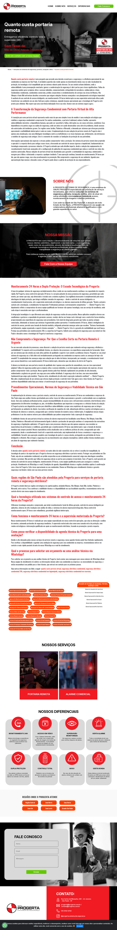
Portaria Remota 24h (33, 612)
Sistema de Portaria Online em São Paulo (20, 629)
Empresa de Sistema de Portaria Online (44, 603)
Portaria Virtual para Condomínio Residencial (21, 624)
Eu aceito (80, 926)
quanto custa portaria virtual (51, 568)
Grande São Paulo (67, 808)
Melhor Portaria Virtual (63, 607)
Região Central (30, 803)
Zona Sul (30, 808)
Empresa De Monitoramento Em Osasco (19, 599)
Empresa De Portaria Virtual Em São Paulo (20, 603)
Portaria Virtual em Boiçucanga (61, 620)
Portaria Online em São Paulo (17, 612)
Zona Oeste (67, 803)
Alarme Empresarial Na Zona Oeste (94, 606)
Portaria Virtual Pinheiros (43, 624)
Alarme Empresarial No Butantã (37, 591)
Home (9, 69)
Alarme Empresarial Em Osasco (94, 599)
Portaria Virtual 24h (50, 616)
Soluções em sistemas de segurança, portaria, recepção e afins (33, 69)
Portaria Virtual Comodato (43, 620)
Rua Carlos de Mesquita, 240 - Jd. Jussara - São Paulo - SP (76, 900)
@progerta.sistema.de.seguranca (73, 916)
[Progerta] (15, 6)
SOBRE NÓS (60, 6)
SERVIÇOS (71, 6)
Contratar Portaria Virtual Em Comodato (61, 595)
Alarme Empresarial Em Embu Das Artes (94, 596)
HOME (50, 6)
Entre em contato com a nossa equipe (22, 56)
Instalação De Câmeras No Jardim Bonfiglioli (42, 607)
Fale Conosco (104, 6)
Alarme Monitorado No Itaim (56, 591)
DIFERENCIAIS (84, 6)
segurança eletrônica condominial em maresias (74, 571)
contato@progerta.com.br (70, 906)
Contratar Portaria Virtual (40, 595)
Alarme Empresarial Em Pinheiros (17, 591)
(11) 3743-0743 (66, 911)
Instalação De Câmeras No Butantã (18, 607)
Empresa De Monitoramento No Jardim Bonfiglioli (45, 599)
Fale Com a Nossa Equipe (58, 263)
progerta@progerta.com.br (71, 904)
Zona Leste (48, 808)
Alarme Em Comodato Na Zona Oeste (94, 589)
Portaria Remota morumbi (16, 616)
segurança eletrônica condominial (73, 568)
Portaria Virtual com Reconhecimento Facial (21, 620)
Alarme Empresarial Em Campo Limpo (94, 592)
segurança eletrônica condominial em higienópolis (40, 571)
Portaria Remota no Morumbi (33, 616)
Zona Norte (48, 803)
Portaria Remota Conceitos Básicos (51, 612)
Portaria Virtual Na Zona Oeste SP (62, 624)
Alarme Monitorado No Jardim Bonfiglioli (19, 595)
